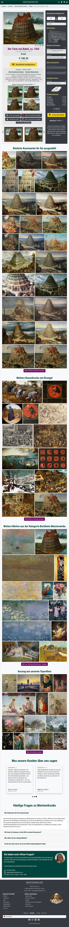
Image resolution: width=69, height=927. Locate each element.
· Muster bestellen (29, 906)
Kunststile (10, 6)
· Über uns (5, 908)
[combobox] (56, 24)
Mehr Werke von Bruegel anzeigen (34, 519)
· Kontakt (5, 896)
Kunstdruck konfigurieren (25, 64)
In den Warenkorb (57, 115)
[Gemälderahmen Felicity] (38, 134)
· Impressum (6, 898)
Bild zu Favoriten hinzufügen (32, 115)
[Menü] (2, 2)
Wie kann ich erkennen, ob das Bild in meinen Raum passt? (22, 832)
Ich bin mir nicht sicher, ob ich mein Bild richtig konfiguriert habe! (25, 844)
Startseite (4, 6)
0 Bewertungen (27, 122)
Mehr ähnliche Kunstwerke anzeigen (34, 370)
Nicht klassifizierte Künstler (20, 6)
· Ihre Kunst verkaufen (30, 898)
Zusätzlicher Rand (50, 22)
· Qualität (27, 900)
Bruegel (31, 6)
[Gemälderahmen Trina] (18, 134)
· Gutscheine (28, 904)
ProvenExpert (16, 789)
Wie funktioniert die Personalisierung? (16, 813)
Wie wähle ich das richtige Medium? (15, 838)
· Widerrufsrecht (6, 904)
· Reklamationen (6, 906)
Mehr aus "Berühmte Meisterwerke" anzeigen (34, 664)
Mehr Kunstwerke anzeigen (34, 752)
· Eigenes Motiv (28, 896)
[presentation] (3, 132)
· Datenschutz (6, 902)
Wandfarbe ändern (13, 119)
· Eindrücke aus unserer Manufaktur (33, 902)
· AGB (4, 900)
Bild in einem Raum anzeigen (32, 119)
